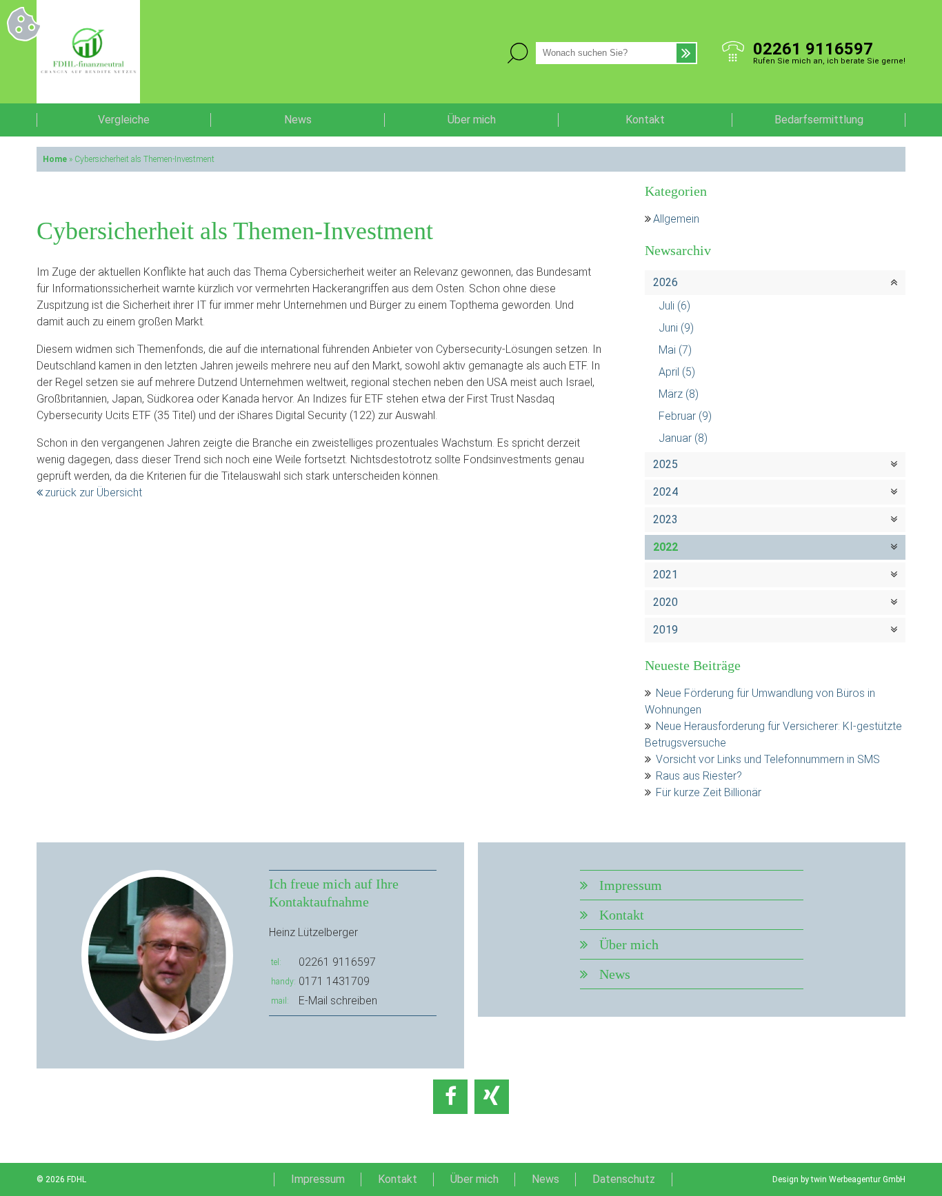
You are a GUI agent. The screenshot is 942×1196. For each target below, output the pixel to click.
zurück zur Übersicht (93, 492)
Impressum (630, 885)
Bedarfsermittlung (818, 119)
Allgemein (676, 218)
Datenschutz (623, 1179)
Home (55, 159)
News (298, 119)
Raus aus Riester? (699, 775)
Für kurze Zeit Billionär (708, 792)
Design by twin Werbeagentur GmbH (838, 1179)
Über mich (472, 119)
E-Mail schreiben (338, 1000)
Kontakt (645, 119)
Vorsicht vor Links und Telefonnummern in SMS (768, 759)
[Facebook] (450, 1097)
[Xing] (491, 1097)
